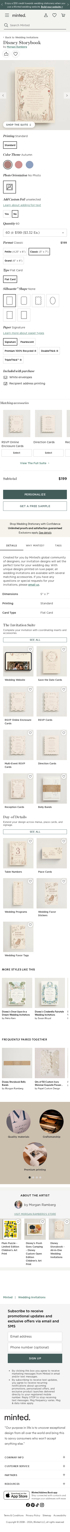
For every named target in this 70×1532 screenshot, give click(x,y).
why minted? (35, 545)
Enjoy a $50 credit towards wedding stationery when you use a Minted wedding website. (35, 4)
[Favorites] (54, 15)
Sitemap (47, 1515)
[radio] (10, 145)
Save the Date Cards (50, 679)
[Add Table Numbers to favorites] (30, 841)
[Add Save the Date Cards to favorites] (63, 649)
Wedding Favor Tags (17, 955)
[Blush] (18, 164)
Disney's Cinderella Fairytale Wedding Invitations (49, 1013)
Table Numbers (13, 871)
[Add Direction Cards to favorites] (63, 733)
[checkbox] (17, 453)
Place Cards (45, 871)
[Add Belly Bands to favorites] (63, 776)
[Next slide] (67, 95)
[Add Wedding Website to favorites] (30, 649)
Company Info (14, 1457)
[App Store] (17, 1495)
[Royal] (29, 164)
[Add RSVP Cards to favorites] (63, 689)
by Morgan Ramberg (12, 1088)
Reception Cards (14, 807)
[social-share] (6, 54)
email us (33, 584)
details (11, 545)
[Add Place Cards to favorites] (63, 841)
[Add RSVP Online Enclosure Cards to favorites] (30, 689)
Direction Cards (47, 763)
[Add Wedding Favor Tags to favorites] (30, 924)
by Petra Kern (9, 1018)
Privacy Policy (33, 1515)
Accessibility (59, 1515)
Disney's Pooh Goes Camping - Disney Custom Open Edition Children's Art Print (34, 1254)
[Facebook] (28, 1504)
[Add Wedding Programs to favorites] (30, 881)
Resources (12, 1483)
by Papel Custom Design (47, 1088)
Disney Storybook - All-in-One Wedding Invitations (57, 1250)
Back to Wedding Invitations (21, 37)
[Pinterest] (32, 1504)
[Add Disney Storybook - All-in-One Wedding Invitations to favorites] (67, 1221)
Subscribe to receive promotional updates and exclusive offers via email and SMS (33, 1318)
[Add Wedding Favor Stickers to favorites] (63, 881)
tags (58, 545)
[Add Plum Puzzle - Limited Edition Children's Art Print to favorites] (18, 1221)
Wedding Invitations (32, 1297)
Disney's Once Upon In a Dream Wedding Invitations (16, 1013)
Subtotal (10, 479)
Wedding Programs (16, 911)
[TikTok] (37, 1504)
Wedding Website (15, 679)
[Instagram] (42, 1504)
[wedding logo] (19, 15)
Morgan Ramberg (17, 46)
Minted (7, 1297)
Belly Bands (45, 807)
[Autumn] (7, 164)
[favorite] (15, 54)
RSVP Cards (45, 719)
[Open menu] (7, 15)
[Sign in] (46, 15)
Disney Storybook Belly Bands (14, 1083)
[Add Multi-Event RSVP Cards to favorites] (30, 733)
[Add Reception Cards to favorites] (30, 776)
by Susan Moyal (43, 1018)
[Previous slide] (3, 95)
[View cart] (63, 15)
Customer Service (17, 1466)
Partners (11, 1475)
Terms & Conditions (14, 1515)
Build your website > (52, 6)
